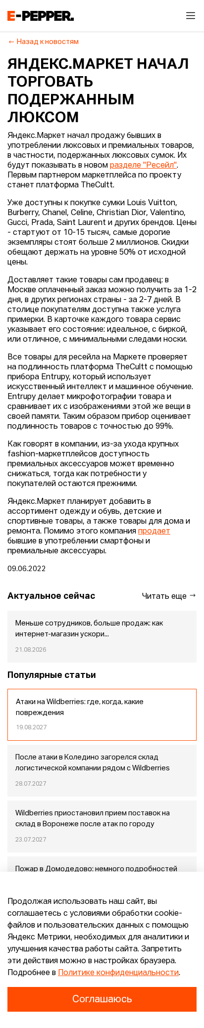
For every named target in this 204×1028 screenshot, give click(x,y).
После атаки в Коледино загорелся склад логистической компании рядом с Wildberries (92, 763)
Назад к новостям (48, 42)
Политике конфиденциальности (118, 973)
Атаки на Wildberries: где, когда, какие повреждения (80, 707)
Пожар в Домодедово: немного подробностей (96, 869)
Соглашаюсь (102, 999)
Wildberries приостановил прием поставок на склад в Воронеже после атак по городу (92, 819)
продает (154, 532)
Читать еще (165, 597)
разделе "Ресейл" (143, 166)
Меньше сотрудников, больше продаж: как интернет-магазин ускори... (89, 629)
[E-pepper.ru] (40, 16)
